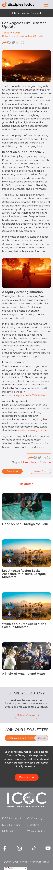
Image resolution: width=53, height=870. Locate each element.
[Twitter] (13, 42)
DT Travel (7, 831)
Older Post (12, 471)
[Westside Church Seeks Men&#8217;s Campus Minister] (26, 606)
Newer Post (40, 471)
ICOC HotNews (11, 825)
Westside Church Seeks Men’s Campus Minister (24, 625)
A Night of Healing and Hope (23, 673)
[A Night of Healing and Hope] (26, 656)
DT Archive (33, 825)
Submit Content (26, 715)
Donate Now (26, 777)
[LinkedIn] (18, 42)
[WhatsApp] (22, 42)
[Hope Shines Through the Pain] (26, 506)
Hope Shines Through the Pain (25, 524)
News (26, 462)
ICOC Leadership (12, 818)
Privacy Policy (27, 862)
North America (41, 462)
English (10, 868)
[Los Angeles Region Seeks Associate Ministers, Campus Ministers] (26, 553)
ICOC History (34, 818)
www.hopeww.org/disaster (32, 430)
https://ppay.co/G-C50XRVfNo (27, 395)
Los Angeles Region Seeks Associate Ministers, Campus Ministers (24, 574)
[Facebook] (9, 42)
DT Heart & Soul (36, 831)
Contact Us (43, 862)
